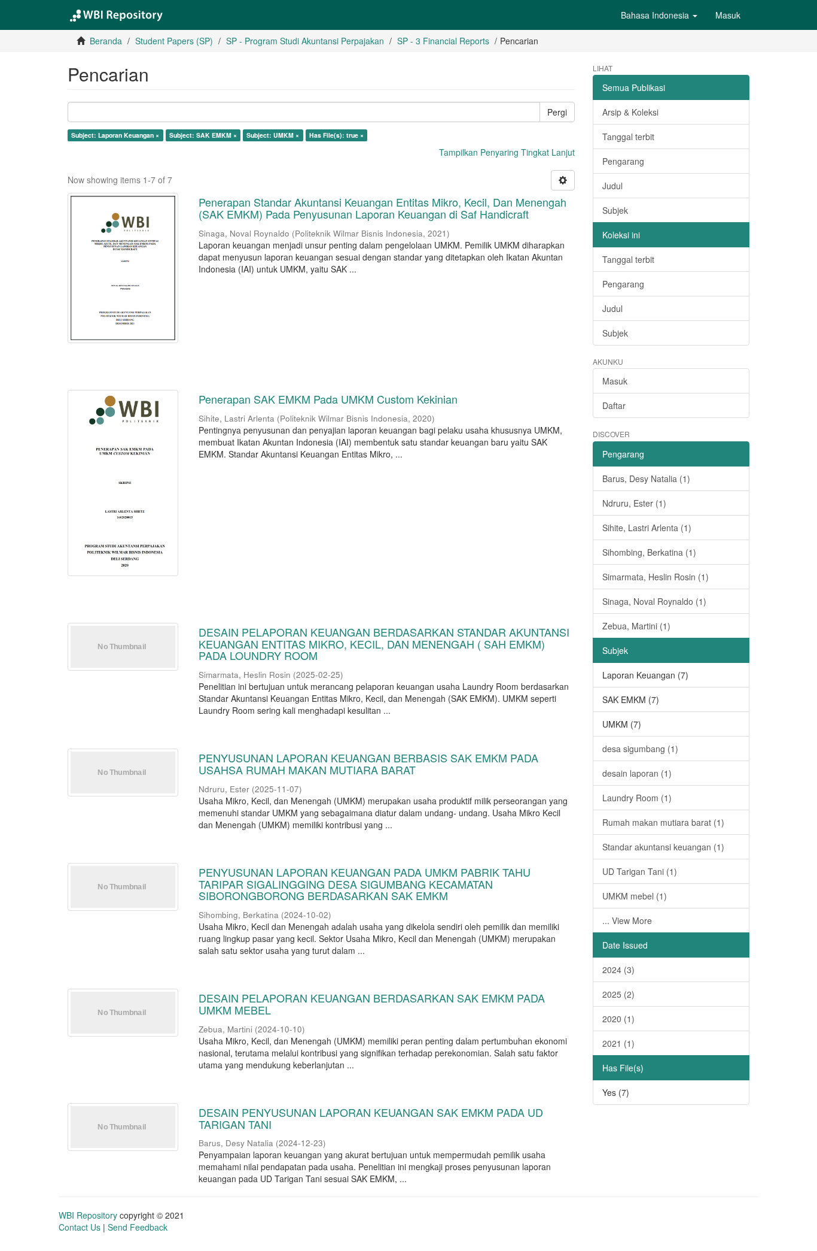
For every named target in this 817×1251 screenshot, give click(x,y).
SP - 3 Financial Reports (443, 41)
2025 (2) (618, 994)
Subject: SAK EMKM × (203, 135)
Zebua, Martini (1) (636, 626)
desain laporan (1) (637, 773)
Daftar (614, 405)
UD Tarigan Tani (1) (639, 871)
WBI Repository (88, 1215)
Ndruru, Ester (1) (634, 503)
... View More (627, 920)
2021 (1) (618, 1043)
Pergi (557, 112)
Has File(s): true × (336, 135)
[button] (659, 15)
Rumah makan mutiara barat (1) (663, 822)
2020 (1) (618, 1019)
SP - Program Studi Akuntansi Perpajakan (305, 41)
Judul (612, 186)
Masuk (614, 381)
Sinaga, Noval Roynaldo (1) (654, 601)
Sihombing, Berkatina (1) (649, 552)
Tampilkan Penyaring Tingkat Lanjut (507, 152)
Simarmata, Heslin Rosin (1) (655, 577)
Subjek (615, 210)
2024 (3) (618, 970)
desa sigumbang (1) (640, 749)
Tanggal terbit (628, 137)
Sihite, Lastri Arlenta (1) (646, 528)
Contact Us (79, 1227)
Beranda (106, 41)
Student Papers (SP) (174, 41)
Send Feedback (137, 1227)
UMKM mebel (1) (634, 896)
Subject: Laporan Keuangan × (115, 135)
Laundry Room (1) (637, 798)
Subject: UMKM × (272, 135)
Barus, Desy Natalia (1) (646, 478)
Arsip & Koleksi (630, 112)
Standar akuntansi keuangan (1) (663, 847)
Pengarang (623, 161)
